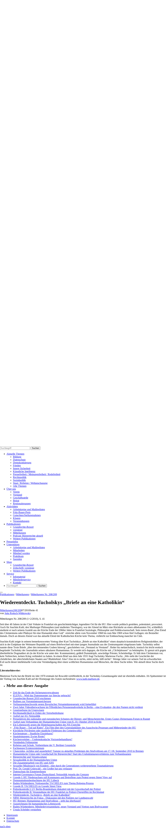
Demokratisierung (22, 462)
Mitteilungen (19, 532)
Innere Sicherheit (21, 468)
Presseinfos (12, 541)
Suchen (35, 448)
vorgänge (18, 529)
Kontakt (17, 582)
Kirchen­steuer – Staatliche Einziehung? (33, 733)
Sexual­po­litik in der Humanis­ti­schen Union (35, 759)
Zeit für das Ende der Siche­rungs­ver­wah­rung (36, 692)
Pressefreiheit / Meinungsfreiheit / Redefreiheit (36, 474)
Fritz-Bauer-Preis (21, 512)
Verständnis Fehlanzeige (25, 742)
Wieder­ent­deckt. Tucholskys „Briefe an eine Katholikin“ (42, 795)
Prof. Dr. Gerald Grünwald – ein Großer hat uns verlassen (42, 768)
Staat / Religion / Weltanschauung (30, 483)
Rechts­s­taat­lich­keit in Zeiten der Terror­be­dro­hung (38, 713)
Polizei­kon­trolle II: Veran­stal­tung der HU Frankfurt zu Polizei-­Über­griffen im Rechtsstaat (58, 792)
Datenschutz (19, 459)
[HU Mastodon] (83, 333)
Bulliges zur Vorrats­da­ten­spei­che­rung (32, 701)
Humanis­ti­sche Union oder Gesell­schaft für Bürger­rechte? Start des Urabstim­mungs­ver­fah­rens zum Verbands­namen (72, 754)
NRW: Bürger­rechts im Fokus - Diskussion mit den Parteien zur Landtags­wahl (53, 797)
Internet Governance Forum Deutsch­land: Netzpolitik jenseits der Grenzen (51, 774)
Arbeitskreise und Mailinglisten (29, 509)
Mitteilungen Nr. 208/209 (44, 594)
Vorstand (17, 494)
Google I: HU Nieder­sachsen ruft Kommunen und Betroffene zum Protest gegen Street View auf (62, 777)
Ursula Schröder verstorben (27, 809)
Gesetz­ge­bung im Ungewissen (28, 710)
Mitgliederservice (22, 579)
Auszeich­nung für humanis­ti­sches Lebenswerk (37, 803)
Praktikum (18, 556)
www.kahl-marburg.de (88, 679)
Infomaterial (19, 576)
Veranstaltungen (21, 521)
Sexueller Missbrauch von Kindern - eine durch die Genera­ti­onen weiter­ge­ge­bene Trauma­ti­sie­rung (63, 765)
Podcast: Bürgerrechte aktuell (28, 535)
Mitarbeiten (19, 550)
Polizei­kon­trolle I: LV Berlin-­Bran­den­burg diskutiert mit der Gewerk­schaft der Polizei (57, 789)
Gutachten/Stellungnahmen (27, 515)
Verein (16, 491)
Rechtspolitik (19, 477)
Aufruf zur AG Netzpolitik (26, 716)
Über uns (11, 489)
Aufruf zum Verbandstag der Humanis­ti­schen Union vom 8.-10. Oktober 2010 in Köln (57, 721)
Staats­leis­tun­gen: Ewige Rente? (29, 736)
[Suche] (83, 221)
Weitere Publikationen (24, 538)
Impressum (12, 815)
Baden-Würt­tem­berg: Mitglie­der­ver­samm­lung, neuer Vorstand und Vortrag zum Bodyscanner (60, 806)
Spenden (17, 559)
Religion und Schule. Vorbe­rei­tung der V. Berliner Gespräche (44, 745)
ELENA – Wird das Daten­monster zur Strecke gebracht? (42, 695)
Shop (9, 562)
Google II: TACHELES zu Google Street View (37, 786)
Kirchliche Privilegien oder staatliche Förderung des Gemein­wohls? (47, 730)
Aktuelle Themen (15, 453)
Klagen (16, 518)
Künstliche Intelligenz (24, 471)
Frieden (17, 465)
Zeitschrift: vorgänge (23, 568)
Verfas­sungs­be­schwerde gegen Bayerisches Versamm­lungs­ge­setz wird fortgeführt (54, 704)
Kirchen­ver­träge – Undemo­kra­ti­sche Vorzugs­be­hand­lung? (42, 739)
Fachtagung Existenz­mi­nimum (28, 748)
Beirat (16, 500)
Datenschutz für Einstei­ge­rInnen (29, 771)
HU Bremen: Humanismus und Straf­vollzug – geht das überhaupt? (47, 800)
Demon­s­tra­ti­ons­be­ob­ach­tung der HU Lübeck (36, 780)
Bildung (17, 456)
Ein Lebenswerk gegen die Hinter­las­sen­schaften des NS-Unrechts (46, 724)
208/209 (17, 610)
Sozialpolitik (19, 480)
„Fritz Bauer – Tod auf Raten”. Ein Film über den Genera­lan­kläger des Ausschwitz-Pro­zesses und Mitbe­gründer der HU (74, 727)
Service (10, 573)
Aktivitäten (12, 506)
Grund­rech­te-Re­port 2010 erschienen (32, 698)
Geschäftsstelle (20, 497)
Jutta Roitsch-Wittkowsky (18, 613)
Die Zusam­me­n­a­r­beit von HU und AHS (33, 762)
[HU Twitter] (83, 444)
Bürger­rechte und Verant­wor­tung (30, 757)
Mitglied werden (21, 553)
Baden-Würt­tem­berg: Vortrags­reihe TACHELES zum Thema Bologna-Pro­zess (53, 783)
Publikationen (13, 524)
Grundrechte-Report (23, 527)
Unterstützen (12, 544)
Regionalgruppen (22, 503)
